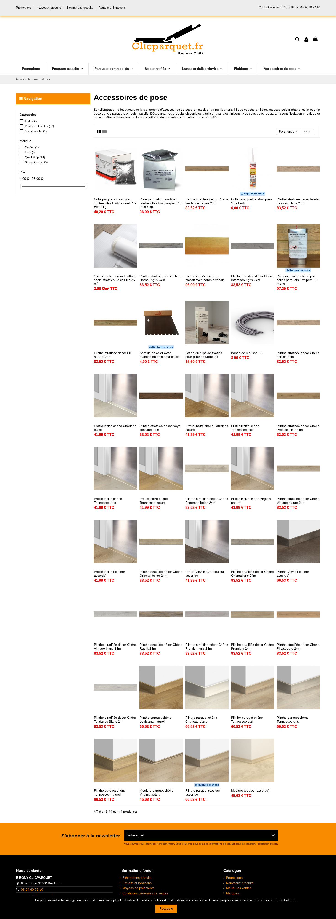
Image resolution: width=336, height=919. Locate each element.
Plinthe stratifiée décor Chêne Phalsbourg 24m (298, 646)
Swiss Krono (36, 162)
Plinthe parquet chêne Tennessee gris (293, 719)
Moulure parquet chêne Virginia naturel (156, 792)
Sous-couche (36, 131)
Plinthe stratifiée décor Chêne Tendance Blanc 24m (115, 719)
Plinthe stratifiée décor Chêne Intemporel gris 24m (252, 278)
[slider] (21, 186)
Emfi (30, 152)
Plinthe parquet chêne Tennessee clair (247, 719)
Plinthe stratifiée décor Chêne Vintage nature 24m (298, 500)
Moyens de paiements (138, 888)
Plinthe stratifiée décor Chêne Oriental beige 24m (161, 573)
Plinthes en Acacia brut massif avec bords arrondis (204, 278)
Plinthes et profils (39, 126)
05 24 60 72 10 (32, 889)
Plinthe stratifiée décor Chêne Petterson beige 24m (206, 500)
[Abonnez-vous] (273, 835)
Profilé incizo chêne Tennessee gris (108, 500)
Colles (31, 121)
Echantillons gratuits (80, 7)
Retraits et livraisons (112, 7)
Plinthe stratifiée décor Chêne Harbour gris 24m (161, 278)
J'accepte (166, 908)
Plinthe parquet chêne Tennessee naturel (110, 792)
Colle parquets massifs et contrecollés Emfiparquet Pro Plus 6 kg (160, 203)
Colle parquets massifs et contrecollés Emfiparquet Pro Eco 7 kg (115, 203)
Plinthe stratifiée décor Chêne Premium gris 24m (206, 646)
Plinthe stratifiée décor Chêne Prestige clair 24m (298, 427)
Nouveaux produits (49, 7)
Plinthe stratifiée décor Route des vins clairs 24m (298, 201)
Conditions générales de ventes (145, 893)
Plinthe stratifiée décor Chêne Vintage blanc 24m (115, 646)
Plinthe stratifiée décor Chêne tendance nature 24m (206, 201)
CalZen (32, 147)
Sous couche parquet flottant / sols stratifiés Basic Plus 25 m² (115, 280)
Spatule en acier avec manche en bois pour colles (159, 355)
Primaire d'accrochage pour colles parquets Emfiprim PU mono (297, 280)
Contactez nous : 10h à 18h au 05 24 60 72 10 (289, 7)
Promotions (24, 7)
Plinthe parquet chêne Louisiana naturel (155, 719)
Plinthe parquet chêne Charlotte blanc (201, 719)
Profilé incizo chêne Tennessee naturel (154, 500)
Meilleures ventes (238, 888)
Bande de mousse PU (247, 353)
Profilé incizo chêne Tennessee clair (245, 427)
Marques (232, 893)
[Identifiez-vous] (306, 39)
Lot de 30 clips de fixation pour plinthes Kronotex (203, 355)
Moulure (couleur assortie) (250, 790)
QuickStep (35, 157)
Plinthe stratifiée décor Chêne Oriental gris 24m (252, 573)
